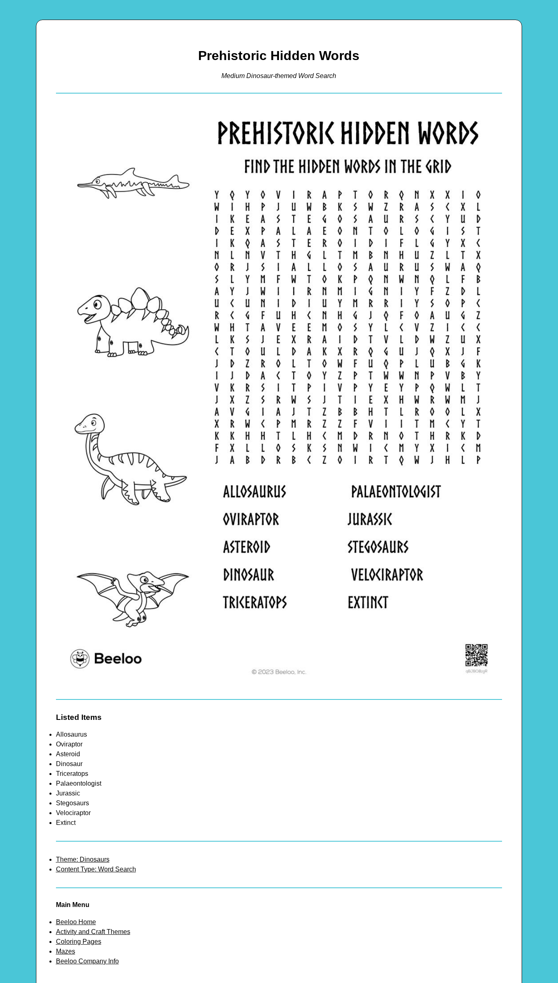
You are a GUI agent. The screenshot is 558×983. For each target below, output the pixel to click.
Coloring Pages (78, 941)
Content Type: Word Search (96, 869)
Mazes (65, 951)
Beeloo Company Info (87, 961)
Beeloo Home (76, 921)
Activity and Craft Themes (93, 931)
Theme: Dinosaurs (82, 859)
